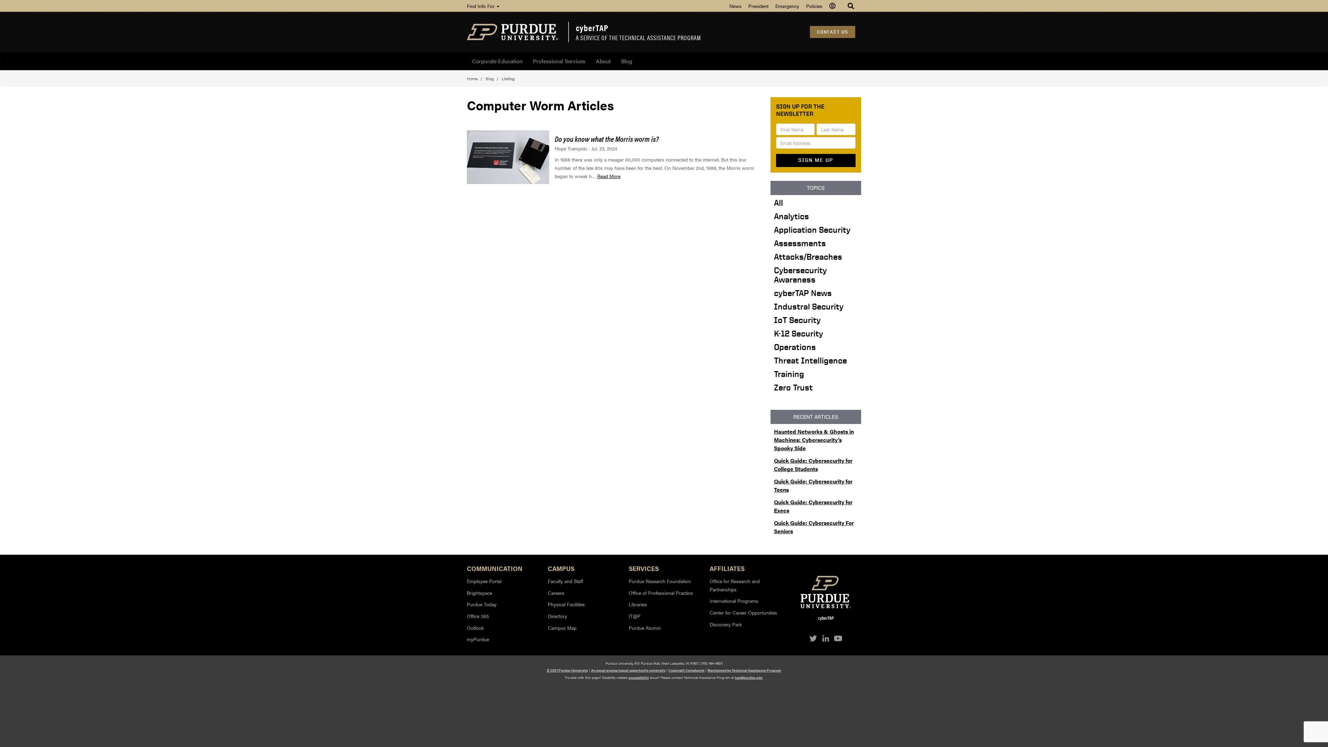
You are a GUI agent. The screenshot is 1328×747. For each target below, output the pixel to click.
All (778, 202)
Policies (814, 5)
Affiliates (727, 568)
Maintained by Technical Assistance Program (744, 670)
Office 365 (478, 615)
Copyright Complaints (686, 670)
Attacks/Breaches (808, 256)
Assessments (800, 243)
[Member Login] (833, 6)
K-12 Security (798, 333)
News (735, 5)
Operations (795, 346)
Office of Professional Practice (661, 592)
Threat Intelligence (810, 360)
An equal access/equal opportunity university (628, 670)
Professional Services (559, 61)
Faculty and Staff (565, 581)
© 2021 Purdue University (567, 670)
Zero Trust (793, 387)
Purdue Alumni (645, 627)
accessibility (638, 677)
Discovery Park (726, 624)
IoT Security (797, 319)
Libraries (638, 604)
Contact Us (832, 32)
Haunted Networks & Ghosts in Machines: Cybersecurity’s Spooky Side (814, 439)
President (758, 5)
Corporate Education (497, 61)
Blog (626, 61)
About (603, 61)
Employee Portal (484, 581)
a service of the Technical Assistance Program (638, 37)
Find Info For (481, 5)
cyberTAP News (803, 292)
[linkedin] (825, 638)
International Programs (734, 600)
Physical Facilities (566, 604)
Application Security (812, 229)
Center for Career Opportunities (743, 612)
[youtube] (838, 638)
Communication (495, 568)
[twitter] (813, 638)
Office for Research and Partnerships (735, 585)
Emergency (787, 5)
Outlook (475, 627)
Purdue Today (482, 604)
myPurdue (478, 639)
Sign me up (815, 160)
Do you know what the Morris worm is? (607, 138)
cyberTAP (592, 28)
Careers (556, 592)
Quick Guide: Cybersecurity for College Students (813, 464)
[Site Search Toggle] (852, 6)
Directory (557, 615)
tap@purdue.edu (749, 677)
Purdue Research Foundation (660, 581)
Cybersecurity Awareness (800, 275)
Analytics (791, 216)
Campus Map (562, 627)
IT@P (634, 615)
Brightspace (479, 592)
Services (644, 568)
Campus (561, 568)
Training (789, 373)
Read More (608, 176)
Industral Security (808, 306)
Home (472, 78)
